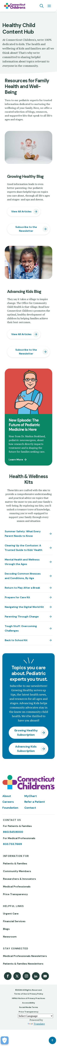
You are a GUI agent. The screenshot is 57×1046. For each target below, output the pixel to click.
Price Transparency (15, 894)
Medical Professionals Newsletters (25, 956)
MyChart (30, 796)
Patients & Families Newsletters (23, 963)
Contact (30, 808)
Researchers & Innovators (19, 879)
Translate (39, 1024)
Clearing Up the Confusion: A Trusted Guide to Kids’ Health (23, 548)
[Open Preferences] (5, 1040)
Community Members (17, 871)
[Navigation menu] (49, 6)
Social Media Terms (28, 1007)
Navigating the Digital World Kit (24, 607)
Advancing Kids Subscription (26, 749)
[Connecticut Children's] (14, 6)
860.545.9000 (13, 832)
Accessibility (28, 1003)
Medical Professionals (17, 886)
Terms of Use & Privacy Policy (28, 994)
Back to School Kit (16, 640)
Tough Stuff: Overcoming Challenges (21, 628)
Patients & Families (15, 863)
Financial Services (14, 921)
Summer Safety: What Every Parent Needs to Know (23, 534)
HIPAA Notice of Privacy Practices (28, 998)
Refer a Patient (34, 802)
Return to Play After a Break (22, 587)
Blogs (6, 929)
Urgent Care (11, 913)
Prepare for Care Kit (17, 597)
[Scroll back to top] (52, 1040)
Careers (8, 802)
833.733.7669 (12, 844)
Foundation (10, 808)
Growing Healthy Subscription (26, 732)
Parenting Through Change (22, 616)
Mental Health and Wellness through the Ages (22, 562)
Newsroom (10, 936)
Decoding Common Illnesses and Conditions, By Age (23, 576)
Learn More (16, 459)
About (6, 796)
